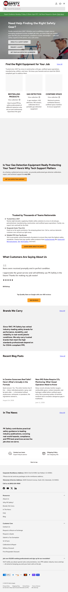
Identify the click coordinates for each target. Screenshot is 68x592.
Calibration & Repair (9, 544)
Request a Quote (8, 534)
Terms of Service (36, 586)
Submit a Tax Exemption (11, 537)
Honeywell (60, 239)
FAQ (4, 513)
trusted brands (50, 239)
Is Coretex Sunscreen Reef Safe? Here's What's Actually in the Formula (17, 382)
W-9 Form (6, 541)
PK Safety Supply (11, 583)
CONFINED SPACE (54, 94)
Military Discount (8, 548)
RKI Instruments (12, 241)
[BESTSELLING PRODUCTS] (14, 82)
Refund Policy (26, 586)
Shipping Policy (16, 586)
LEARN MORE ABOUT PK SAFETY (34, 246)
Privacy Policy (6, 586)
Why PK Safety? (8, 502)
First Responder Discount (11, 552)
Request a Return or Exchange (13, 530)
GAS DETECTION (34, 94)
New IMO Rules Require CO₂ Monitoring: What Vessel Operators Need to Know (47, 382)
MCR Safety (24, 241)
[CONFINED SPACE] (53, 82)
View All (59, 64)
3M (19, 241)
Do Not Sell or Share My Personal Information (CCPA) (16, 587)
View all (62, 356)
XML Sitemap (35, 587)
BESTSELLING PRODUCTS (14, 95)
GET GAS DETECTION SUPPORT (14, 179)
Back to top (34, 462)
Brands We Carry (8, 506)
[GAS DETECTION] (34, 82)
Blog (4, 516)
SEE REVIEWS (34, 300)
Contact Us (6, 527)
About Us (6, 499)
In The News (7, 509)
